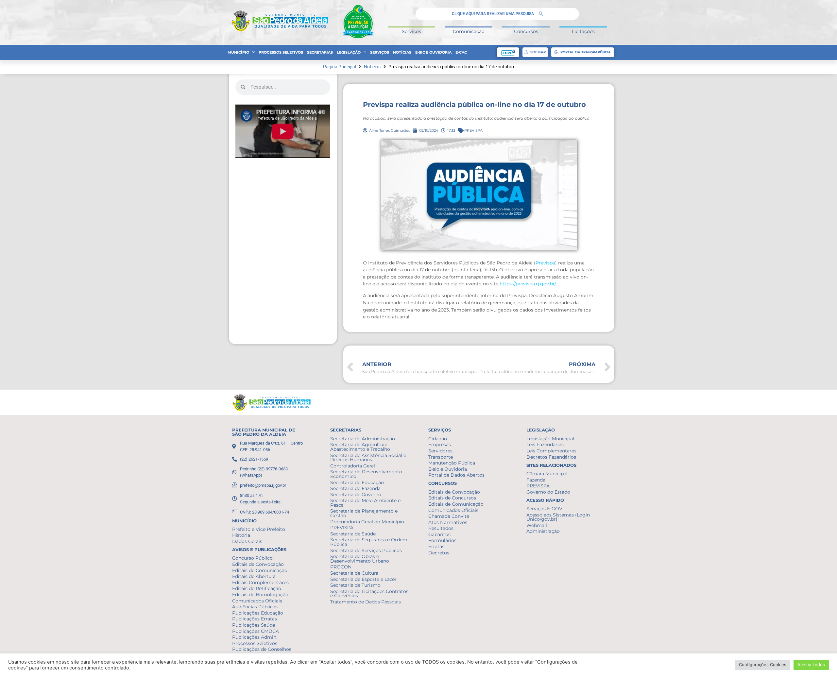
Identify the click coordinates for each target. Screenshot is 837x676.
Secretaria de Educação (357, 482)
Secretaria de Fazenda (355, 488)
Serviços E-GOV (544, 508)
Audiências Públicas (255, 606)
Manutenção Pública (451, 462)
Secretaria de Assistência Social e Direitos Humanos (368, 458)
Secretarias (320, 52)
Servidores (440, 450)
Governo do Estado (548, 492)
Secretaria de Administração (362, 438)
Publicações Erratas (254, 618)
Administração (543, 531)
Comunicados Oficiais (257, 600)
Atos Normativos (447, 522)
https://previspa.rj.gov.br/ (528, 284)
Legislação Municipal (550, 438)
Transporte (440, 457)
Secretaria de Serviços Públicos (366, 550)
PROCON (340, 566)
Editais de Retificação (256, 588)
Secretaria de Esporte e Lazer (363, 579)
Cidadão (437, 438)
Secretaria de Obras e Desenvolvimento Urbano (359, 559)
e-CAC (461, 52)
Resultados (440, 528)
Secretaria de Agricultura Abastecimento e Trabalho (360, 447)
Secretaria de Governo (355, 494)
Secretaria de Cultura (354, 573)
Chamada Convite (448, 516)
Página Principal (339, 67)
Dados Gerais (247, 541)
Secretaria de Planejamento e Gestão (364, 513)
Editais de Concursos (452, 497)
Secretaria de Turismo (355, 585)
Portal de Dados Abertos (456, 475)
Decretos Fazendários (551, 457)
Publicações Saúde (253, 625)
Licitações (583, 31)
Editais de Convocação (258, 564)
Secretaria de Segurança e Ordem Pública (368, 542)
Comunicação (469, 31)
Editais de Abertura (254, 576)
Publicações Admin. (254, 637)
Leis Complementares (551, 450)
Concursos (526, 31)
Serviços (411, 31)
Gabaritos (439, 534)
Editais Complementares (260, 582)
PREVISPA (473, 130)
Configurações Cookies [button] (762, 664)
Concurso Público (252, 558)
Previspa (545, 263)
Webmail (536, 525)
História (241, 535)
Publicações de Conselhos (261, 649)
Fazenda (535, 479)
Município (238, 52)
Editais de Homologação (260, 594)
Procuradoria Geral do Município (367, 521)
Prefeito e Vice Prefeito (258, 529)
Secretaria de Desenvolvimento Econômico (366, 474)
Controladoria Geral (352, 465)
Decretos (438, 552)
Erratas (436, 546)
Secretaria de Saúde (353, 533)
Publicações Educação (257, 613)
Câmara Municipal (547, 473)
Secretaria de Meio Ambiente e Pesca (365, 503)
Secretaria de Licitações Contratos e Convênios (369, 594)
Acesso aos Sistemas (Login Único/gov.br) (558, 517)
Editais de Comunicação (259, 570)
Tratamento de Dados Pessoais (365, 601)
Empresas (439, 444)
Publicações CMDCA (255, 631)
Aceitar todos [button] (811, 664)
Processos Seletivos (281, 52)
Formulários (442, 540)
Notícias (402, 52)
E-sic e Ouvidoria (433, 52)
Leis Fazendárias (545, 444)
